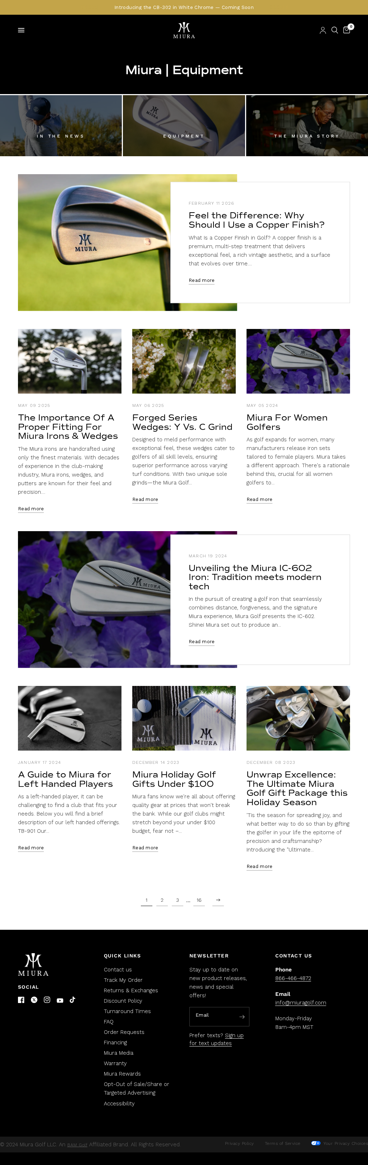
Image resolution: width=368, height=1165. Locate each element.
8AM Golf (77, 1144)
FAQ (109, 1021)
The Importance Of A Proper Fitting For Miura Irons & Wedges (68, 426)
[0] (345, 30)
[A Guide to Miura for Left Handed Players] (69, 718)
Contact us (118, 969)
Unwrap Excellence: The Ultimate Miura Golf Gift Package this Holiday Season (297, 788)
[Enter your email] (242, 1017)
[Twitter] (34, 1000)
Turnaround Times (127, 1011)
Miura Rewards (122, 1074)
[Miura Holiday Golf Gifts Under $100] (184, 718)
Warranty (115, 1063)
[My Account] (323, 30)
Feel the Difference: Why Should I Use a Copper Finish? (257, 220)
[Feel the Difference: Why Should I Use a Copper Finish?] (127, 242)
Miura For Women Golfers (287, 422)
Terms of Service (282, 1143)
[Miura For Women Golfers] (298, 361)
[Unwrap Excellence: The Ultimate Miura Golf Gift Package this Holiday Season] (298, 718)
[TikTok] (73, 1000)
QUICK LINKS (122, 955)
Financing (115, 1042)
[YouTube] (60, 1000)
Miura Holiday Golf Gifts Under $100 (174, 779)
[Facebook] (21, 1000)
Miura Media (118, 1053)
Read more (202, 280)
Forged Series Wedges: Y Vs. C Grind (182, 422)
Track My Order (123, 980)
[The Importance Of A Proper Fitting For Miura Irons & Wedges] (69, 361)
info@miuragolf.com (300, 1002)
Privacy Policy (239, 1143)
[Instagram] (47, 1000)
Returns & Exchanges (131, 990)
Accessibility (119, 1103)
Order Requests (124, 1032)
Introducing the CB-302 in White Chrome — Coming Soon (184, 7)
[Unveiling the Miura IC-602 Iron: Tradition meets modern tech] (127, 599)
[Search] (335, 30)
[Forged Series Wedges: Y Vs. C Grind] (184, 361)
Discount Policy (123, 1001)
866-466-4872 (293, 978)
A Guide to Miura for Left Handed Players (65, 779)
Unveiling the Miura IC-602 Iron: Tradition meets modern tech (255, 577)
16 (199, 900)
